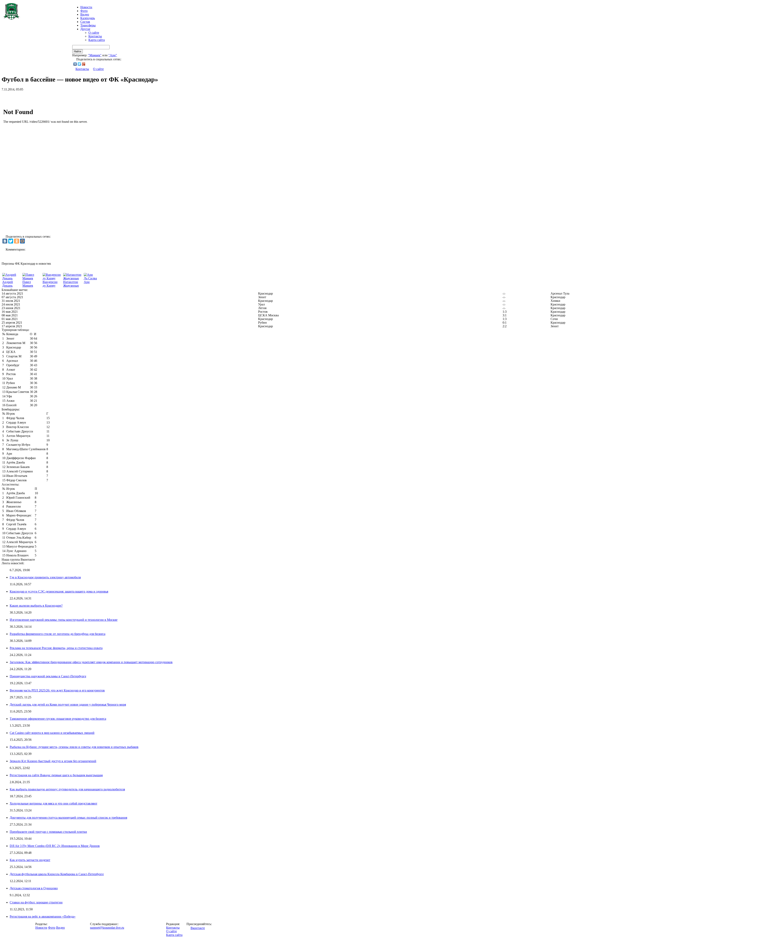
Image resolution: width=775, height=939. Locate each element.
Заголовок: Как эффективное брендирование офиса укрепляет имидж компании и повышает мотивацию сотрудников (91, 662)
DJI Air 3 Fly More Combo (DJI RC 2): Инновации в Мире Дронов (55, 846)
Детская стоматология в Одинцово (34, 888)
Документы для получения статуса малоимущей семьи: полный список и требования (68, 817)
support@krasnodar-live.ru (107, 927)
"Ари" (112, 55)
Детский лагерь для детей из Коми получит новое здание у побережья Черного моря (68, 704)
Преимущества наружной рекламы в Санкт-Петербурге (48, 676)
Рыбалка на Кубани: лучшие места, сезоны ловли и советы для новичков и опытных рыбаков (74, 747)
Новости (41, 927)
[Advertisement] (49, 97)
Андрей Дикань (7, 283)
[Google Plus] (84, 64)
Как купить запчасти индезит (30, 860)
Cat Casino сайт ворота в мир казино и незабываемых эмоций (52, 732)
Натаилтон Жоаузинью (71, 283)
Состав (85, 21)
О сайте (93, 32)
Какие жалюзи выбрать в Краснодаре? (36, 605)
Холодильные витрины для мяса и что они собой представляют (53, 803)
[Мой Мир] (22, 241)
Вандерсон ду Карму (50, 283)
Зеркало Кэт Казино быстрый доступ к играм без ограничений (53, 761)
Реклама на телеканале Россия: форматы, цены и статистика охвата (56, 648)
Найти (77, 51)
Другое (85, 29)
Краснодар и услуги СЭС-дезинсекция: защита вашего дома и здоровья (59, 591)
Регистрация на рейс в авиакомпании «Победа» (42, 916)
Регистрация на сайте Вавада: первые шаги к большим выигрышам (56, 775)
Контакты (95, 36)
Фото (84, 11)
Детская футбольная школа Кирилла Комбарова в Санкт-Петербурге (57, 874)
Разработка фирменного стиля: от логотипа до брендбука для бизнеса (57, 634)
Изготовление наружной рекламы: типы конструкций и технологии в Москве (63, 619)
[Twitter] (79, 64)
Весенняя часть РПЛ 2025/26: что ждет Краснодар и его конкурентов (57, 690)
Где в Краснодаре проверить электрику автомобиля (45, 577)
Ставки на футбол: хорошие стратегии (36, 902)
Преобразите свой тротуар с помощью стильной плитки (48, 831)
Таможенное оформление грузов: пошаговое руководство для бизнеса (58, 718)
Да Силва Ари (90, 280)
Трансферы (88, 25)
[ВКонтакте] (75, 64)
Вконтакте (198, 928)
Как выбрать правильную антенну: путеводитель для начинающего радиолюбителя (67, 789)
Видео (84, 14)
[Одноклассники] (16, 241)
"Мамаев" (95, 55)
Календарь (87, 18)
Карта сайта (96, 40)
